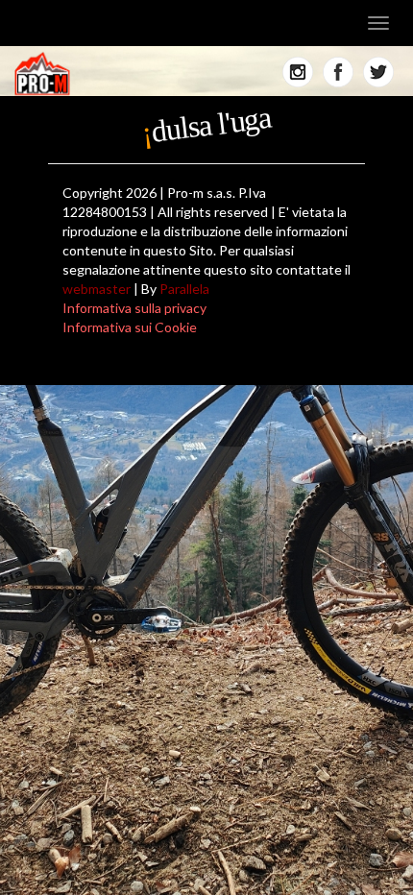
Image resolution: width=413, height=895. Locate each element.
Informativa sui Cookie (129, 327)
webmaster (96, 288)
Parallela (184, 288)
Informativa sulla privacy (134, 308)
